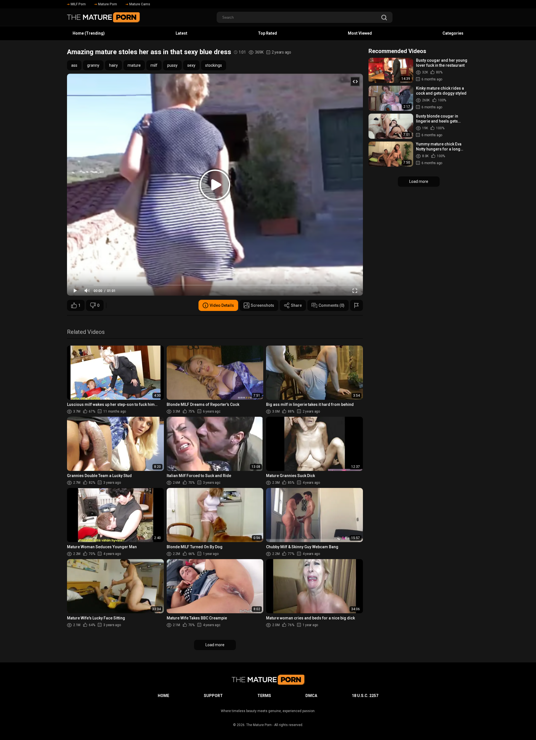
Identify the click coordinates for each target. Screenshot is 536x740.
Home (163, 695)
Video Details (222, 305)
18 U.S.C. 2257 (365, 695)
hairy (113, 65)
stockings (213, 65)
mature (134, 65)
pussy (172, 65)
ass (74, 65)
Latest (181, 33)
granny (93, 65)
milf (153, 65)
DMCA (311, 695)
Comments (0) (331, 305)
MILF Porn (78, 4)
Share (296, 305)
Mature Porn (107, 4)
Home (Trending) (89, 33)
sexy (191, 65)
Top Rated (267, 33)
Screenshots (262, 305)
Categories (452, 33)
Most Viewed (360, 33)
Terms (264, 695)
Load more (214, 645)
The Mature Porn (259, 725)
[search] (384, 18)
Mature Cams (139, 4)
